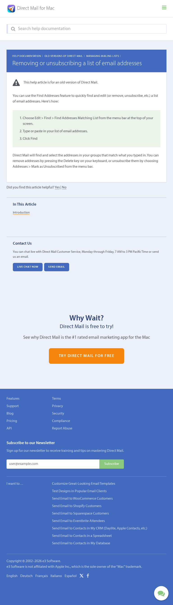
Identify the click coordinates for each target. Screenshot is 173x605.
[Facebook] (87, 576)
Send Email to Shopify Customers (76, 506)
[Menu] (164, 8)
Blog (10, 413)
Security (58, 413)
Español (71, 576)
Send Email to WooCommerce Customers (82, 499)
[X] (81, 576)
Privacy (57, 406)
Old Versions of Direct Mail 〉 (65, 56)
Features (13, 399)
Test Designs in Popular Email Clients (79, 491)
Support (13, 406)
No (64, 187)
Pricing (12, 421)
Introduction (21, 212)
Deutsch (26, 576)
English (12, 576)
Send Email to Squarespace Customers (80, 513)
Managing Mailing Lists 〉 (104, 56)
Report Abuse (62, 428)
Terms (56, 399)
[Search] (13, 29)
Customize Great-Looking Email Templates (83, 484)
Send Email (56, 267)
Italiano (56, 576)
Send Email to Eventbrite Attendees (78, 521)
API (9, 428)
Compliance (61, 421)
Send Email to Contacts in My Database (81, 543)
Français (41, 576)
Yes (57, 187)
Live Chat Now (27, 267)
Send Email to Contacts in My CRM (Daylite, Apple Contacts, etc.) (99, 528)
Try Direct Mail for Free (86, 356)
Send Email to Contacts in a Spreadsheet (82, 536)
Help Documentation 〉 (28, 56)
